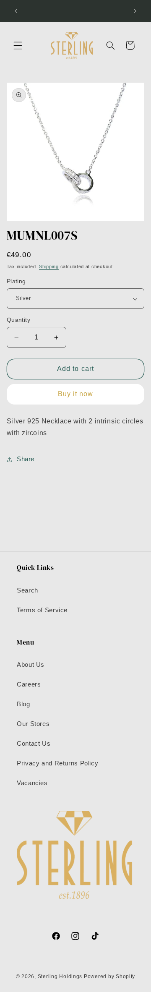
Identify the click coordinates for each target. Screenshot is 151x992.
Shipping (49, 266)
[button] (17, 45)
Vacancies (32, 783)
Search (27, 590)
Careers (29, 684)
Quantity (18, 320)
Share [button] (25, 459)
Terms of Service (42, 610)
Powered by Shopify (109, 976)
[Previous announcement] (16, 11)
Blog (23, 704)
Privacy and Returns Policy (57, 763)
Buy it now (76, 393)
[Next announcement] (135, 11)
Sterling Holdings (60, 976)
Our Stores (33, 724)
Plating (16, 281)
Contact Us (33, 743)
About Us (30, 664)
